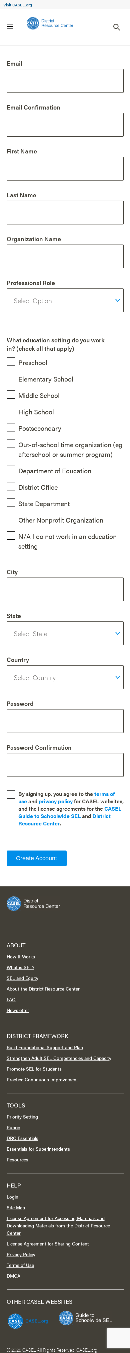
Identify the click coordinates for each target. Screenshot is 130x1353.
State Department (44, 503)
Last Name (21, 195)
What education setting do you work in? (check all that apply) (56, 344)
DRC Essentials (22, 1138)
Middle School (39, 395)
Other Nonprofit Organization (60, 520)
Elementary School (45, 379)
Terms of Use (20, 1265)
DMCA (13, 1275)
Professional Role (31, 282)
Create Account (36, 858)
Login (12, 1196)
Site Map (16, 1207)
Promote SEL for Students (34, 1068)
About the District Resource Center (43, 988)
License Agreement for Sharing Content (48, 1243)
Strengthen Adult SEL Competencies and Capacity (59, 1058)
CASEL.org (86, 1349)
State (14, 615)
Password (20, 703)
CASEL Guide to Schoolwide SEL (69, 812)
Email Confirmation (33, 107)
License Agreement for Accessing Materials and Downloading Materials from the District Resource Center (58, 1225)
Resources (17, 1159)
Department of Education (54, 470)
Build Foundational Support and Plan (45, 1047)
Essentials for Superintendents (38, 1148)
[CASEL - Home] (50, 23)
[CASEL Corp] (27, 1318)
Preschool (32, 362)
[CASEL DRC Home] (65, 903)
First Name (22, 151)
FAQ (11, 999)
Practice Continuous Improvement (42, 1079)
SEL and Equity (22, 977)
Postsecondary (39, 428)
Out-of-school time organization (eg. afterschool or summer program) (71, 449)
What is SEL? (20, 967)
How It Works (21, 956)
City (12, 571)
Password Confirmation (39, 747)
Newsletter (18, 1010)
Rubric (13, 1127)
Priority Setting (22, 1116)
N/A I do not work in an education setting (67, 541)
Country (18, 659)
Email (14, 63)
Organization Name (34, 238)
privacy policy (56, 801)
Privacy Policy (21, 1254)
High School (36, 411)
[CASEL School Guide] (85, 1318)
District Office (38, 487)
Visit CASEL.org (17, 5)
